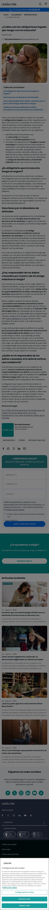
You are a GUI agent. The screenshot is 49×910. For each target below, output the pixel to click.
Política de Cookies (9, 888)
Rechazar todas (24, 899)
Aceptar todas (24, 906)
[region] (24, 884)
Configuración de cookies (24, 892)
